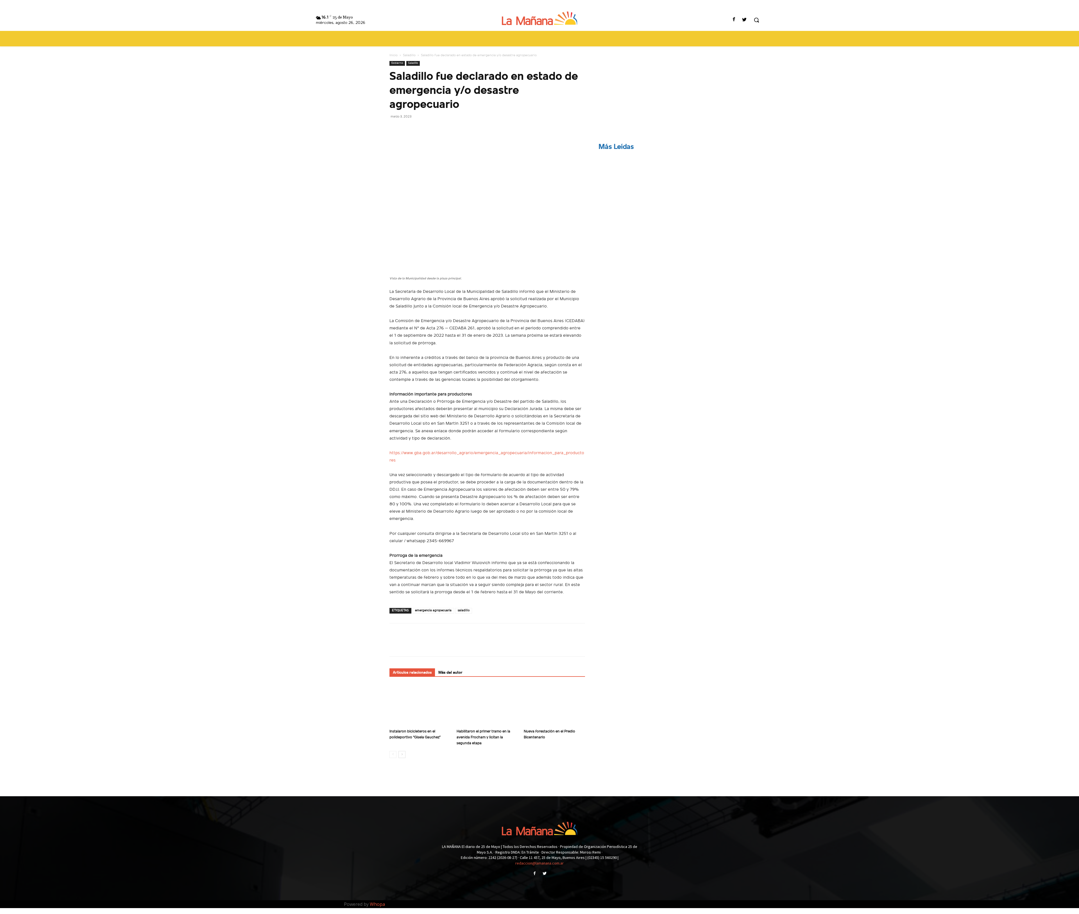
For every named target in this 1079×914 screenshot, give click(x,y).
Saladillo (409, 55)
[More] (447, 129)
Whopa (377, 904)
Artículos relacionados (412, 673)
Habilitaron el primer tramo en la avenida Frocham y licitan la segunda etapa (483, 737)
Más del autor (450, 673)
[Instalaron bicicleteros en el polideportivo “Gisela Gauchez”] (420, 705)
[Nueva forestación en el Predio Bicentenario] (554, 705)
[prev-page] (392, 754)
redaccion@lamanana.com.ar (539, 863)
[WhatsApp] (433, 129)
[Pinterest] (421, 129)
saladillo (464, 610)
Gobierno (397, 63)
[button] (756, 20)
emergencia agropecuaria (433, 610)
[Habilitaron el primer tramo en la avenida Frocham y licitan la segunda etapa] (487, 705)
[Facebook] (734, 20)
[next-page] (401, 754)
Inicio (393, 55)
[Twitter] (744, 20)
